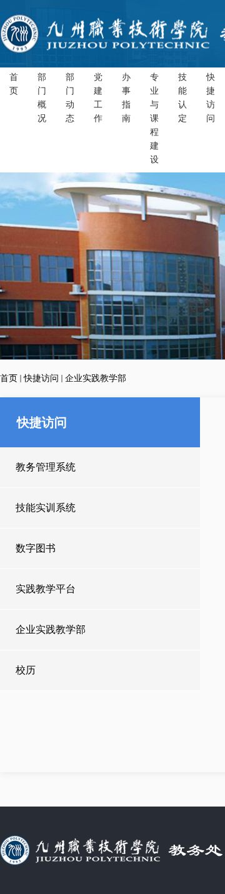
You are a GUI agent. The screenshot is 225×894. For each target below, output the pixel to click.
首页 (9, 378)
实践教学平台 (46, 589)
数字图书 (36, 548)
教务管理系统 (46, 467)
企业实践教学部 (95, 378)
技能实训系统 (46, 507)
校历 (26, 670)
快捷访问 (41, 378)
